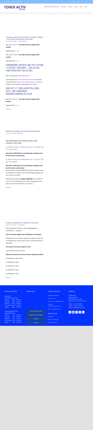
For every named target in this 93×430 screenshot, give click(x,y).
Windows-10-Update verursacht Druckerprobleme (23, 131)
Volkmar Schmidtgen (12, 41)
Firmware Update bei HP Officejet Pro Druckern (22, 223)
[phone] (83, 312)
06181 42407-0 (7, 1)
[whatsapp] (76, 312)
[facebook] (70, 312)
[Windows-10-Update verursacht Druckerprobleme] (25, 120)
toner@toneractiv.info (15, 1)
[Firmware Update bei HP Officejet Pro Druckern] (25, 206)
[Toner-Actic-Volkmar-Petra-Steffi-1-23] (36, 295)
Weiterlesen (8, 109)
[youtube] (73, 312)
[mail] (80, 312)
